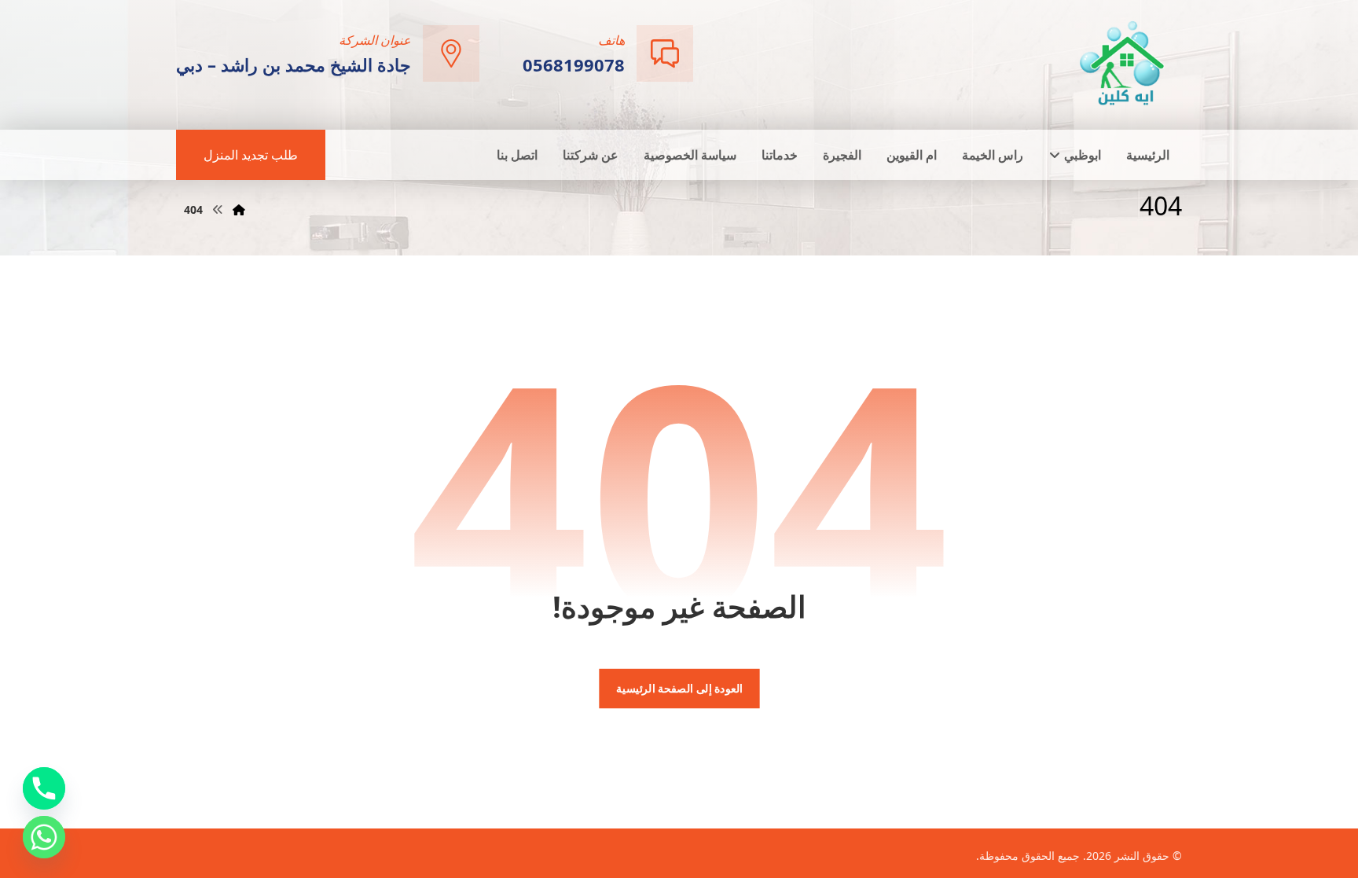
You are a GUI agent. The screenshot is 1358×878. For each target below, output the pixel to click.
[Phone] (44, 788)
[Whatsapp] (44, 837)
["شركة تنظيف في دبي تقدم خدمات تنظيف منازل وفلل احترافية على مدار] (1123, 63)
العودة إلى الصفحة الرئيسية (678, 688)
